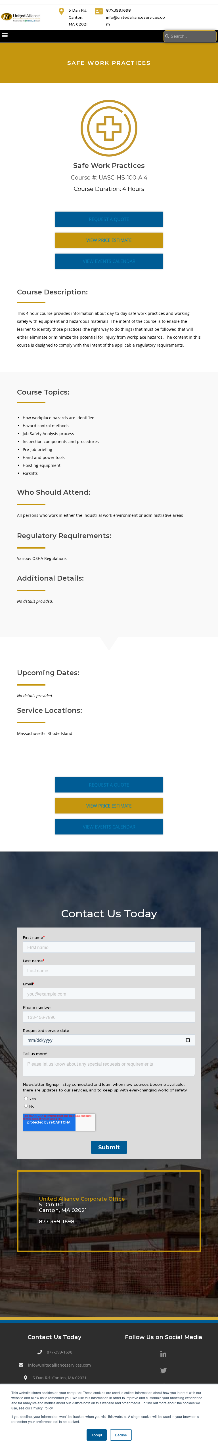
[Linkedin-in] (163, 1353)
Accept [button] (96, 1434)
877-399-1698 (56, 1222)
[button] (4, 35)
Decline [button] (121, 1434)
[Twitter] (163, 1370)
